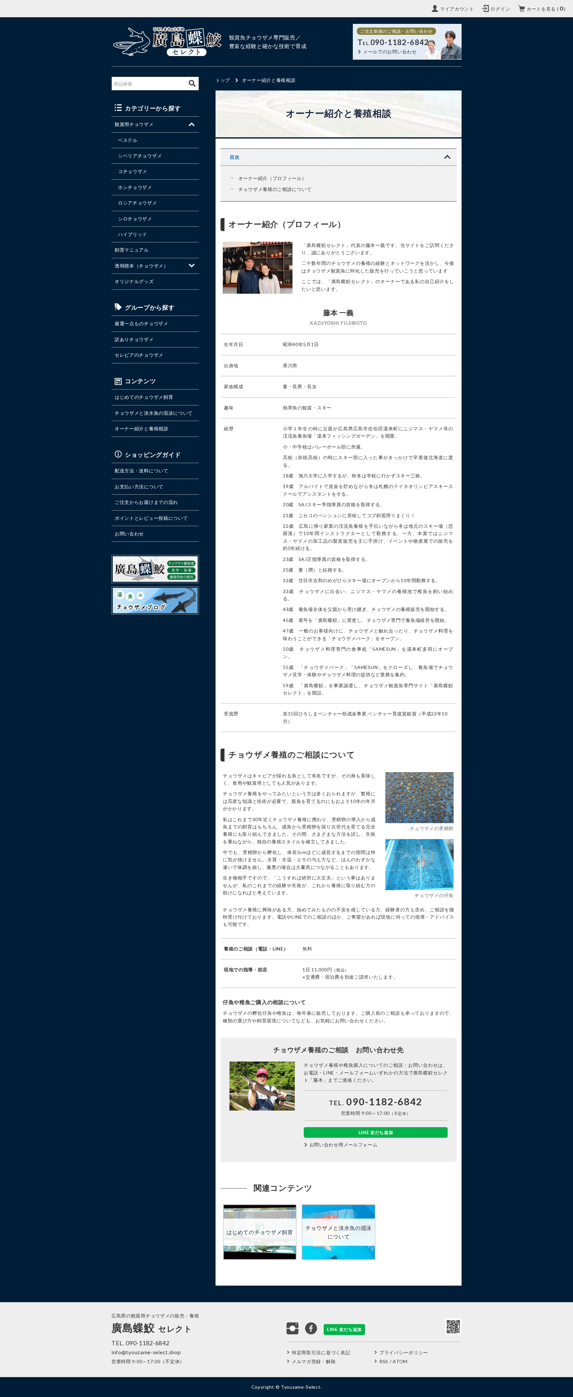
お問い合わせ (129, 533)
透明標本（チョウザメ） (141, 266)
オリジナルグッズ (134, 281)
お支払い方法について (139, 486)
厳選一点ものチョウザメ (141, 323)
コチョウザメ (132, 171)
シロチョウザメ (135, 218)
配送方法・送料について (141, 470)
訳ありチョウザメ (134, 339)
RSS (383, 1361)
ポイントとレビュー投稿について (151, 518)
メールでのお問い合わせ (390, 51)
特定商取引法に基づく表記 (321, 1352)
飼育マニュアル (132, 250)
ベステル (128, 140)
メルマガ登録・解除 (314, 1361)
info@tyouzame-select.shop (146, 1352)
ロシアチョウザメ (137, 203)
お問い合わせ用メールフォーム (343, 1144)
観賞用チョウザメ (134, 124)
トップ (223, 80)
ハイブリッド (132, 234)
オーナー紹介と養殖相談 (141, 428)
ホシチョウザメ (135, 187)
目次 (234, 157)
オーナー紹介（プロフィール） (272, 178)
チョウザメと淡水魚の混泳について (154, 413)
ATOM (400, 1361)
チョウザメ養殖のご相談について (275, 189)
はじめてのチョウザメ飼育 (144, 397)
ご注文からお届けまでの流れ (146, 502)
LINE (375, 1132)
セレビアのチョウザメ (139, 355)
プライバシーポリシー (403, 1352)
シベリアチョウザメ (140, 155)
